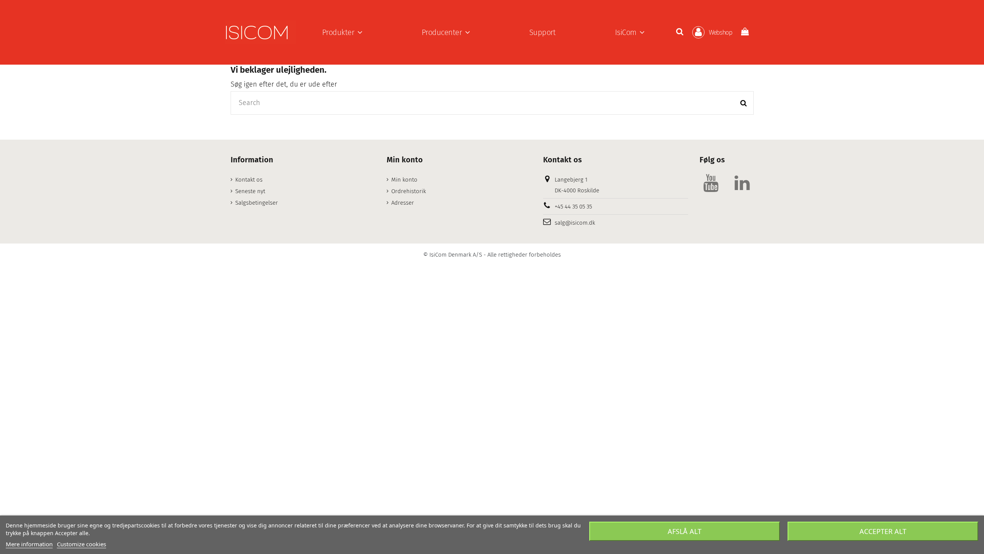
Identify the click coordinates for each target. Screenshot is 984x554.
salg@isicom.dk (575, 222)
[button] (342, 32)
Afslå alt (684, 531)
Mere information (29, 544)
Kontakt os (249, 179)
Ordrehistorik (408, 191)
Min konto (404, 179)
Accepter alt (882, 531)
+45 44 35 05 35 (573, 206)
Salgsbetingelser (256, 202)
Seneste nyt (250, 191)
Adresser (402, 202)
